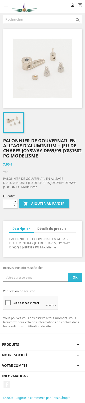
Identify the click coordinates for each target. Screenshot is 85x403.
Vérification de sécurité (19, 291)
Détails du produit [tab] (51, 229)
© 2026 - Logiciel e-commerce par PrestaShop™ (36, 398)
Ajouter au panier (44, 203)
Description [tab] (21, 229)
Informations (15, 376)
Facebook (7, 384)
